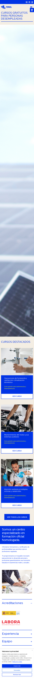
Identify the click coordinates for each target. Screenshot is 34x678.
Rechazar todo (17, 674)
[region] (17, 663)
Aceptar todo (17, 666)
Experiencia (10, 633)
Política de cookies (17, 662)
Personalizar (17, 670)
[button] (32, 10)
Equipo (7, 641)
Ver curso (17, 396)
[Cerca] (32, 650)
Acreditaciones (12, 603)
